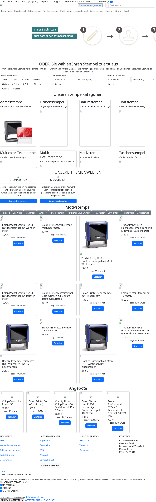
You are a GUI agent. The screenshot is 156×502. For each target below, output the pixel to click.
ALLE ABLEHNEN (48, 500)
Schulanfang (114, 212)
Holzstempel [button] (20, 11)
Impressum (45, 440)
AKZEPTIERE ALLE (32, 500)
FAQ (2, 440)
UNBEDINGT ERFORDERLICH (15, 482)
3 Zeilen (25, 79)
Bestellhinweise (7, 455)
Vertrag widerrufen (50, 465)
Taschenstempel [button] (50, 11)
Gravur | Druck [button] (122, 11)
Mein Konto (84, 440)
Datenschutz (45, 445)
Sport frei (17, 212)
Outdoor (43, 212)
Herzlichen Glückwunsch (79, 212)
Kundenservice (86, 450)
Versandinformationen (10, 445)
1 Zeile (4, 79)
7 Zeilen (26, 84)
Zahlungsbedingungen (10, 450)
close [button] (2, 471)
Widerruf (44, 455)
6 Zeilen (15, 84)
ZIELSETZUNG (8, 485)
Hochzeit (6, 212)
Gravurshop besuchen (58, 201)
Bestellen (18, 243)
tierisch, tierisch (57, 212)
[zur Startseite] (1, 4)
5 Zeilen (5, 84)
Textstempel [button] (6, 11)
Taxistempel (128, 212)
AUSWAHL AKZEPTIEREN (12, 500)
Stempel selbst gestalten (90, 5)
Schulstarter (99, 212)
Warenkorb (84, 445)
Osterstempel (143, 212)
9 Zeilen (5, 88)
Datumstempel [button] (34, 11)
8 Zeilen (37, 84)
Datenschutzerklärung (35, 497)
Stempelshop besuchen (18, 201)
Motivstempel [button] (66, 11)
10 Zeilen (16, 88)
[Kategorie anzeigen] (18, 128)
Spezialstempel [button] (96, 11)
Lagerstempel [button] (81, 11)
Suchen (58, 84)
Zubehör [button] (109, 11)
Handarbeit (30, 212)
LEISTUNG (6, 488)
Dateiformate (6, 460)
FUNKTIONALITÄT (10, 491)
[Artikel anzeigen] (18, 218)
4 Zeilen (36, 79)
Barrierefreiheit (47, 460)
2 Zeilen (14, 79)
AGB (42, 450)
